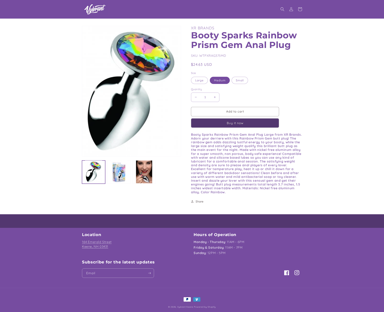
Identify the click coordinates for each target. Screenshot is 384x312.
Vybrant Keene (185, 307)
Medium (220, 80)
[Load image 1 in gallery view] (93, 171)
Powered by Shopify (205, 307)
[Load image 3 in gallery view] (144, 171)
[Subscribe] (149, 273)
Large (199, 80)
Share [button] (200, 201)
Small (240, 80)
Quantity (196, 89)
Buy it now (235, 123)
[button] (282, 9)
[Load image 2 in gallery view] (118, 171)
